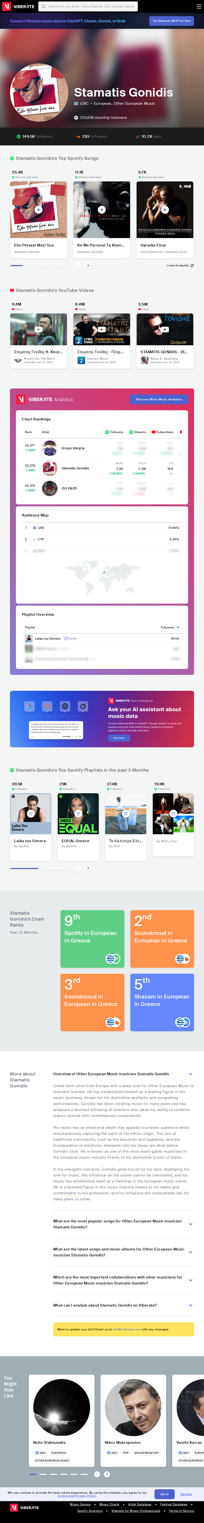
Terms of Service (181, 1511)
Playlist (30, 627)
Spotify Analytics (90, 1511)
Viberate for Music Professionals (135, 1511)
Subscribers (165, 432)
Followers (116, 432)
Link (66, 639)
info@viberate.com (127, 1329)
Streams (140, 432)
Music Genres (80, 1504)
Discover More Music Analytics (159, 399)
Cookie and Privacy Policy (76, 1496)
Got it (164, 1494)
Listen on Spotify (178, 265)
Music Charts (109, 1504)
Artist (45, 432)
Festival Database (173, 1504)
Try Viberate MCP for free (172, 21)
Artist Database (140, 1504)
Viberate (18, 6)
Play (39, 210)
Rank (28, 432)
